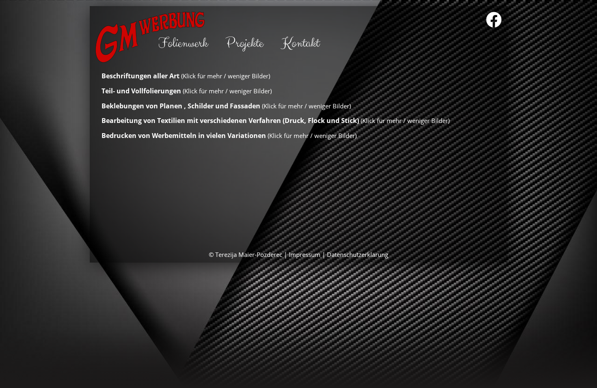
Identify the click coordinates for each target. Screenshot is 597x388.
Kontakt (300, 43)
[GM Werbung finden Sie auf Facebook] (494, 20)
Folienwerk (183, 43)
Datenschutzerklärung (357, 254)
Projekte (244, 43)
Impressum (304, 254)
